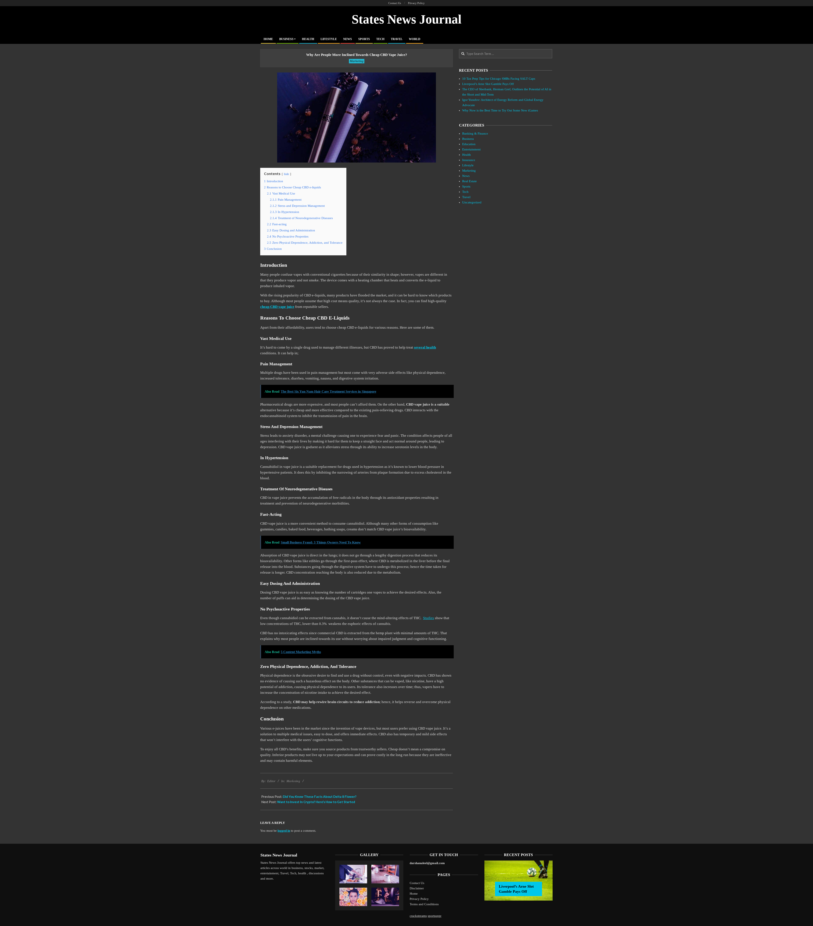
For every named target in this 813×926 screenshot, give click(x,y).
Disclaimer (417, 888)
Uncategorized (471, 202)
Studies (428, 618)
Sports (466, 186)
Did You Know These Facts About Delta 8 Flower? (319, 796)
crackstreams (418, 916)
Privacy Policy (419, 899)
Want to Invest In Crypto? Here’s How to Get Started (316, 802)
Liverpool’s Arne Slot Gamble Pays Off (488, 84)
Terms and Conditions (424, 904)
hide (286, 174)
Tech (465, 191)
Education (469, 144)
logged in (284, 830)
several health (425, 347)
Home (414, 893)
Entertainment (471, 149)
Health (466, 154)
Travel (466, 197)
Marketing (357, 61)
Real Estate (469, 181)
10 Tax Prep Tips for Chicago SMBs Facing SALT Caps (498, 78)
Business (468, 138)
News (466, 176)
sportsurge (434, 916)
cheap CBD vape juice (277, 307)
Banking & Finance (475, 133)
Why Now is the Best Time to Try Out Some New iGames (500, 110)
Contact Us (417, 883)
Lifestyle (468, 165)
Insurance (468, 160)
